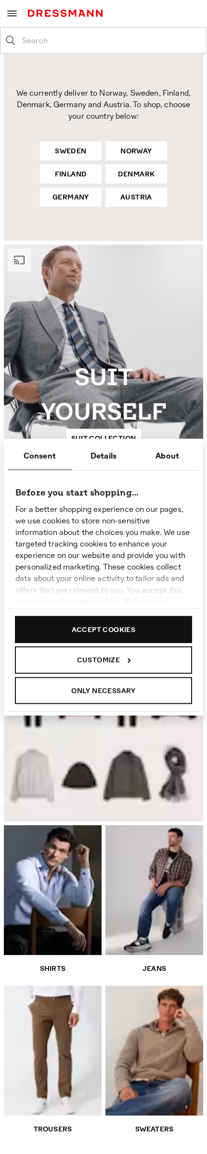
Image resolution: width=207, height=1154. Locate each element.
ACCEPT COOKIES (104, 629)
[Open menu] (12, 13)
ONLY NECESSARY (103, 690)
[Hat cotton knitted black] (79, 775)
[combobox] (111, 40)
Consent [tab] (40, 455)
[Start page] (67, 13)
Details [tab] (103, 455)
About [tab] (167, 455)
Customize (98, 660)
